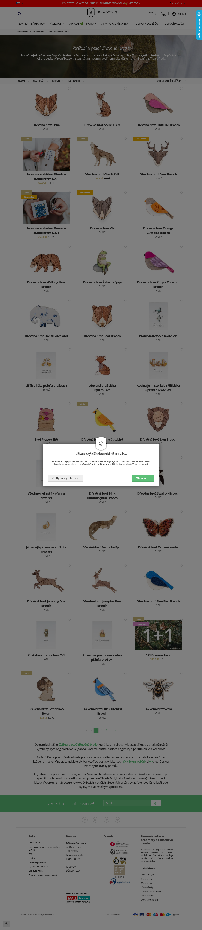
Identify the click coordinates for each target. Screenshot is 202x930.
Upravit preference (67, 478)
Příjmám (141, 478)
